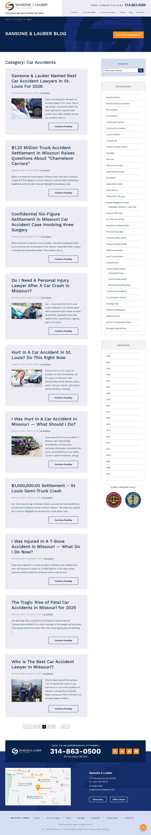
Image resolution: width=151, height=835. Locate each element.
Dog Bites (110, 153)
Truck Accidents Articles (116, 297)
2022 (108, 381)
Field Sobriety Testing (115, 171)
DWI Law (110, 159)
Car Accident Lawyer (108, 12)
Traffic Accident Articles (116, 269)
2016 (108, 418)
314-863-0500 (75, 751)
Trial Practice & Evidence (116, 291)
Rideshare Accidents (114, 250)
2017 (108, 412)
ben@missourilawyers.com (102, 789)
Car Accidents (18, 19)
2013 (108, 436)
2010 (108, 455)
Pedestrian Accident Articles (117, 225)
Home (7, 19)
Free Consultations (118, 5)
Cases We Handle (89, 12)
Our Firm (74, 12)
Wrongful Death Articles (116, 328)
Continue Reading (63, 126)
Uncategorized (112, 303)
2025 (108, 362)
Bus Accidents (112, 110)
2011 (108, 449)
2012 (108, 443)
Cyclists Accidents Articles (116, 147)
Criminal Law (111, 140)
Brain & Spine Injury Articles (117, 103)
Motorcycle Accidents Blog (119, 285)
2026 (108, 356)
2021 (108, 387)
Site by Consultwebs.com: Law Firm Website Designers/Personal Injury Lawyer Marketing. (77, 829)
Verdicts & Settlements (115, 310)
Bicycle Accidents (113, 97)
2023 (108, 375)
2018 (108, 405)
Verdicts (36, 818)
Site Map (80, 818)
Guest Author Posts (114, 184)
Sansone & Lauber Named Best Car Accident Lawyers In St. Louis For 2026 (43, 81)
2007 (108, 474)
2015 (108, 424)
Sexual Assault (112, 262)
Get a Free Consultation (128, 35)
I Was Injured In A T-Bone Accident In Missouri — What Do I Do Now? (45, 546)
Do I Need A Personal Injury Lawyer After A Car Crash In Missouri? (40, 285)
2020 (108, 393)
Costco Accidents (113, 134)
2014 (108, 430)
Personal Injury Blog (114, 231)
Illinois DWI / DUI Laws (115, 196)
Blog (130, 12)
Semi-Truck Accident (114, 256)
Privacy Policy (112, 818)
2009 (108, 461)
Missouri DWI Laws (114, 213)
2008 (108, 467)
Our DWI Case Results (115, 219)
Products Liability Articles (116, 244)
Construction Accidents (115, 128)
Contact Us (140, 12)
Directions (98, 799)
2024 (108, 368)
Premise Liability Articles (116, 238)
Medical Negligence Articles (117, 202)
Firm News (110, 178)
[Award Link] (114, 500)
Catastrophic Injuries (115, 122)
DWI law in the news (114, 165)
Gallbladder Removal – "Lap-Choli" (123, 207)
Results (123, 12)
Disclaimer (95, 818)
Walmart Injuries (113, 316)
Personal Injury (53, 818)
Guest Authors (112, 190)
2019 (108, 399)
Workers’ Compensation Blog (118, 322)
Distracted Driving (116, 273)
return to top (143, 827)
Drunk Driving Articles (118, 279)
